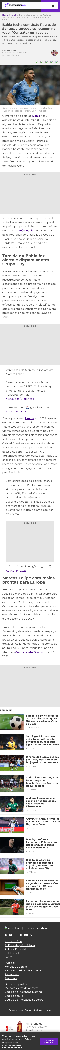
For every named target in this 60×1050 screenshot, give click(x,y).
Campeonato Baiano (29, 652)
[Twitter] (10, 935)
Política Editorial (15, 949)
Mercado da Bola (16, 966)
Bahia (36, 115)
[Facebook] (6, 935)
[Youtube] (26, 935)
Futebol (14, 15)
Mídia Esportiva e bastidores (23, 970)
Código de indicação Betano (23, 992)
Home (5, 15)
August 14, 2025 (16, 570)
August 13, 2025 (16, 411)
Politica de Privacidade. (12, 1046)
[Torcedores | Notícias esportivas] (15, 5)
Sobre (8, 957)
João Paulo (26, 230)
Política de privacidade (20, 945)
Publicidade (12, 953)
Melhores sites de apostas (21, 988)
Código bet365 (14, 995)
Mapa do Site (13, 941)
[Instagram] (20, 935)
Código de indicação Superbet (24, 999)
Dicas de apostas (16, 984)
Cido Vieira (11, 51)
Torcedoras (12, 974)
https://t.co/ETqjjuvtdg (20, 398)
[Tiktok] (15, 935)
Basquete (11, 978)
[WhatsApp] (31, 935)
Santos (29, 418)
